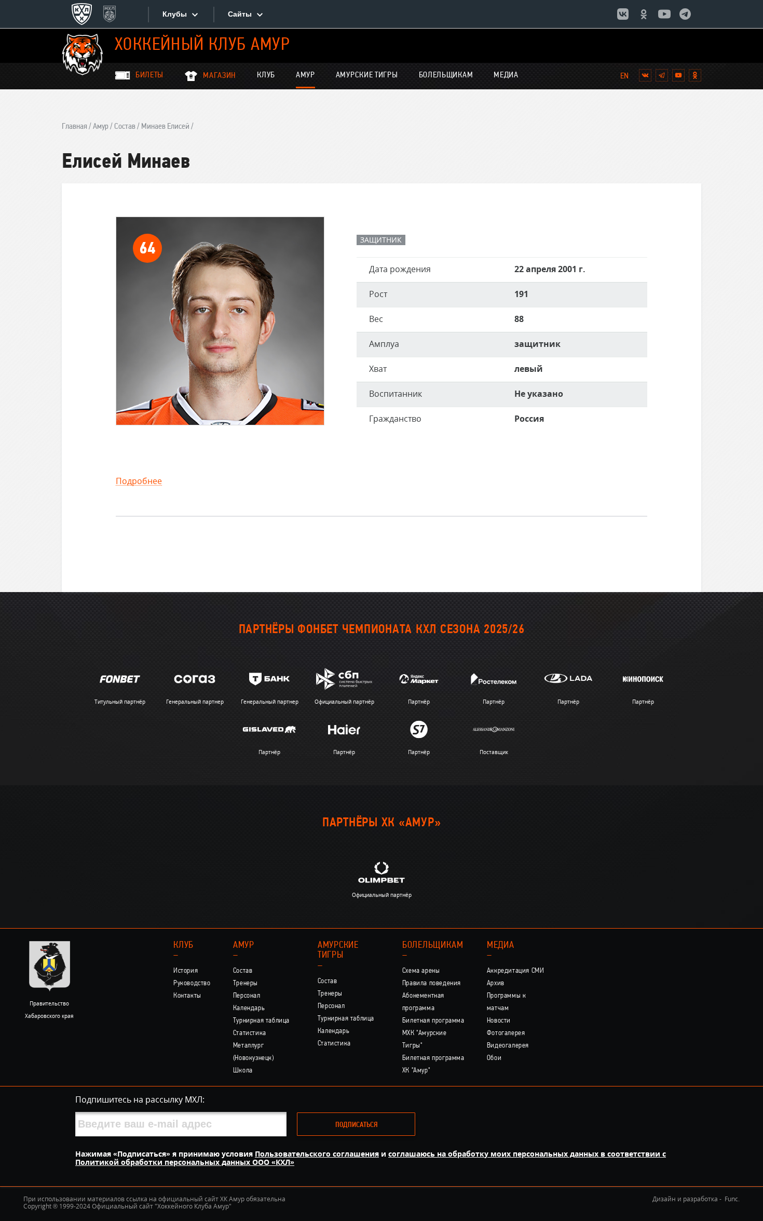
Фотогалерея (506, 1033)
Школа (243, 1071)
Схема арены (421, 971)
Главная (74, 127)
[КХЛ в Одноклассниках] (643, 14)
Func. (732, 1199)
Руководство (192, 983)
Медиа (506, 75)
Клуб (266, 75)
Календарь (249, 1008)
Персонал (247, 996)
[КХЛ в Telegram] (685, 14)
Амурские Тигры (367, 75)
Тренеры (245, 983)
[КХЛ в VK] (622, 14)
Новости (499, 1021)
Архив (496, 983)
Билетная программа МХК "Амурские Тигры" (433, 1033)
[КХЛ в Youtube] (664, 14)
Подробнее (139, 481)
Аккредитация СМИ (515, 971)
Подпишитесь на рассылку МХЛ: (140, 1099)
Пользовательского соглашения (317, 1154)
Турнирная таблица (261, 1021)
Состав (124, 127)
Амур (305, 75)
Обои (494, 1058)
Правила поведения (431, 983)
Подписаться (356, 1125)
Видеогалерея (508, 1046)
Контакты (187, 996)
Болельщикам (446, 75)
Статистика (249, 1033)
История (185, 971)
